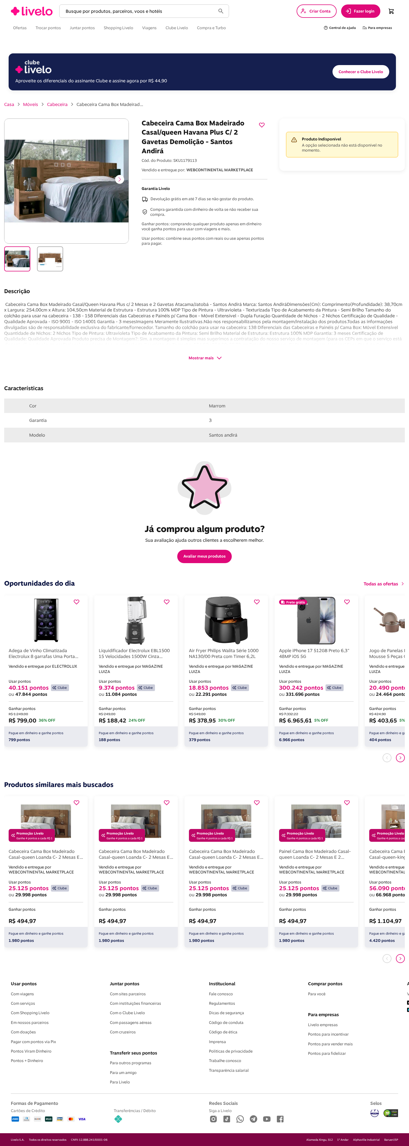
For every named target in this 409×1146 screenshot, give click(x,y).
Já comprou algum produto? (205, 528)
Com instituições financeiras (135, 1003)
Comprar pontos (325, 983)
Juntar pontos (124, 983)
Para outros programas (130, 1063)
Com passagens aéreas (131, 1022)
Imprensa (217, 1041)
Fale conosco (221, 994)
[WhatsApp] (240, 1119)
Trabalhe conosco (225, 1060)
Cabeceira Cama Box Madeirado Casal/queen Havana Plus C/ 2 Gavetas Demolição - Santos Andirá (110, 104)
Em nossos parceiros (30, 1022)
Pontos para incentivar (328, 1034)
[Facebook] (280, 1119)
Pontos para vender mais (330, 1044)
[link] (32, 11)
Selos (376, 1103)
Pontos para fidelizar (327, 1053)
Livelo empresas (323, 1025)
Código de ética (223, 1032)
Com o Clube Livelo (127, 1013)
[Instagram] (213, 1119)
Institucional (222, 983)
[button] (138, 11)
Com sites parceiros (128, 994)
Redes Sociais (223, 1103)
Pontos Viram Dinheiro (31, 1051)
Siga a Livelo (220, 1110)
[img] (390, 1113)
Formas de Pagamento (34, 1103)
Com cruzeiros (123, 1032)
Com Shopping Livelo (30, 1013)
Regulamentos (222, 1003)
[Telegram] (253, 1119)
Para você (317, 994)
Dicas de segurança (226, 1013)
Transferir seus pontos (133, 1053)
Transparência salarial (229, 1070)
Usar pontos (24, 983)
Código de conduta (226, 1022)
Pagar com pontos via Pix (33, 1041)
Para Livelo (120, 1082)
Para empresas (323, 1014)
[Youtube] (266, 1119)
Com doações (23, 1032)
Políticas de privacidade (231, 1051)
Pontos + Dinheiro (27, 1060)
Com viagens (22, 994)
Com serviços (23, 1003)
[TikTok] (226, 1119)
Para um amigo (123, 1072)
